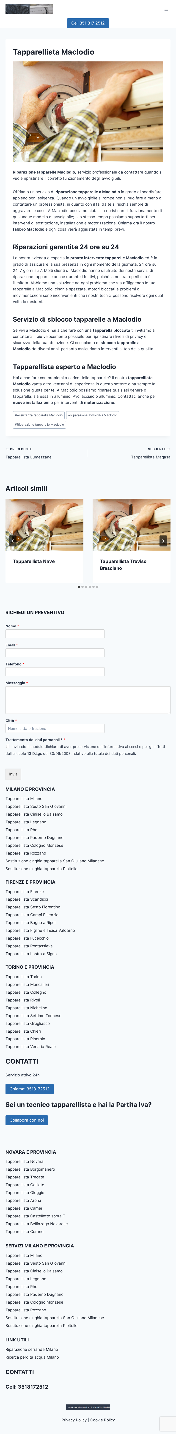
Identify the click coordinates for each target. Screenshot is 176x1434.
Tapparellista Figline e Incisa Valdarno (40, 930)
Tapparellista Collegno (26, 992)
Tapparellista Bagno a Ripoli (31, 922)
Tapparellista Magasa (150, 453)
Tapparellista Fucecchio (27, 938)
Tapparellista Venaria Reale (31, 1046)
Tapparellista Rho (21, 829)
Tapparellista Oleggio (25, 1192)
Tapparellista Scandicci (27, 899)
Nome (12, 626)
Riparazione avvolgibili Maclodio (92, 415)
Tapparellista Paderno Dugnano (34, 837)
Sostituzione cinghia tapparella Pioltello (41, 868)
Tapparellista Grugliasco (28, 1023)
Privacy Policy (74, 1420)
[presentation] (44, 525)
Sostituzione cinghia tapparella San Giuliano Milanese (55, 861)
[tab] (79, 587)
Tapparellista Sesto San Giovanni (36, 806)
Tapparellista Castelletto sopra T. (36, 1216)
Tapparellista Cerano (25, 1231)
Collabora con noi (27, 1120)
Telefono (15, 664)
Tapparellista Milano (24, 798)
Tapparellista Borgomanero (30, 1169)
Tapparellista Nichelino (26, 1008)
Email (12, 645)
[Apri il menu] (166, 9)
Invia (13, 774)
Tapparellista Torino (24, 976)
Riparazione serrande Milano (32, 1349)
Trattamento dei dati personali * (35, 739)
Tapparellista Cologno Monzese (34, 845)
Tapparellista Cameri (24, 1208)
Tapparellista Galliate (25, 1185)
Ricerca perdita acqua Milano (32, 1357)
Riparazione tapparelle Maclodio (39, 424)
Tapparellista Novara (25, 1161)
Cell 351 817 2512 (88, 23)
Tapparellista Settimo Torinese (33, 1015)
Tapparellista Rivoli (23, 1000)
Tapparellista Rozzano (26, 853)
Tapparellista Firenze (25, 891)
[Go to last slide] (12, 540)
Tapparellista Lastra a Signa (31, 953)
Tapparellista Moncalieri (27, 984)
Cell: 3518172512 (27, 1387)
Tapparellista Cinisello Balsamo (34, 814)
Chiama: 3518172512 (30, 1089)
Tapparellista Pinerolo (25, 1039)
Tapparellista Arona (23, 1200)
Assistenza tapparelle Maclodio (39, 415)
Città (11, 720)
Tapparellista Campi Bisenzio (32, 915)
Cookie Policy (102, 1420)
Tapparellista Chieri (23, 1031)
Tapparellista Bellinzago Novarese (37, 1224)
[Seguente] (163, 540)
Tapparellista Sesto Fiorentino (33, 907)
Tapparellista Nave (34, 561)
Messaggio (17, 683)
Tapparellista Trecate (25, 1177)
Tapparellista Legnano (26, 822)
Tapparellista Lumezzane (29, 453)
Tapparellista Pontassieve (29, 946)
